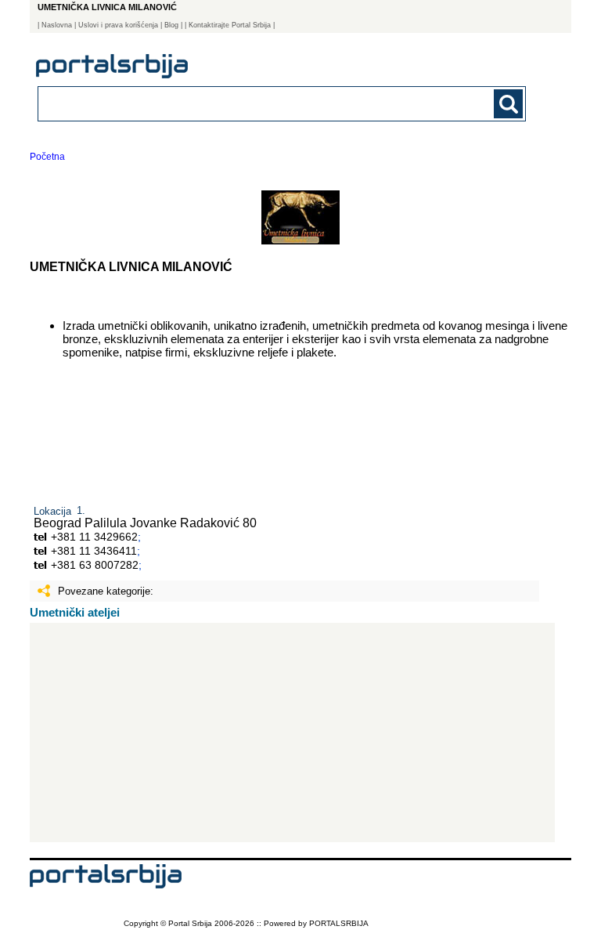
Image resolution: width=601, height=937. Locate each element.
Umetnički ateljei (75, 612)
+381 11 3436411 (94, 550)
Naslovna (56, 25)
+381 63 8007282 (95, 565)
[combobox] (235, 103)
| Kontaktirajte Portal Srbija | (230, 25)
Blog (171, 25)
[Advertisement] (292, 732)
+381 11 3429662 (94, 536)
